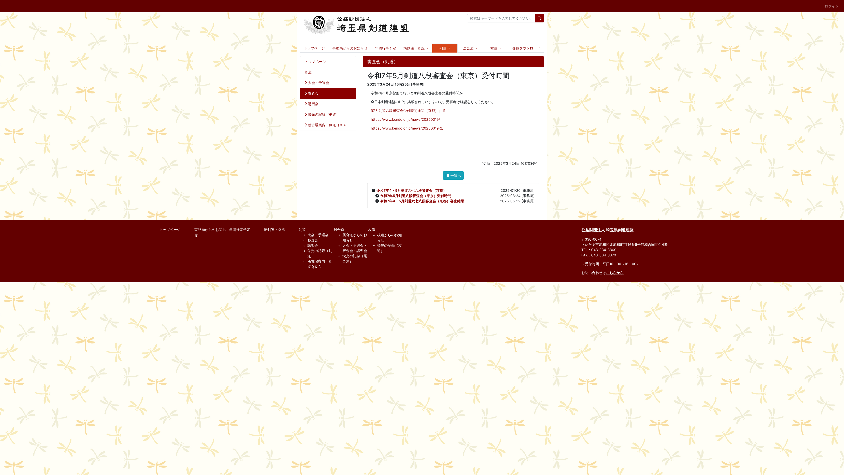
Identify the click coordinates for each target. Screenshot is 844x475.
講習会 (312, 104)
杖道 (371, 229)
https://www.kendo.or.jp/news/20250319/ (405, 119)
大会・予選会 (318, 82)
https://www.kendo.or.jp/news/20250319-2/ (407, 128)
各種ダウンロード (526, 48)
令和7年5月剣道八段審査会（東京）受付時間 (415, 196)
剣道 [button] (443, 48)
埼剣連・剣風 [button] (415, 48)
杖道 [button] (494, 48)
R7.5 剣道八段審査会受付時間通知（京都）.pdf (406, 110)
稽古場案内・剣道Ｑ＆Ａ (326, 125)
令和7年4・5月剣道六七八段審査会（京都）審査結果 (422, 201)
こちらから (615, 272)
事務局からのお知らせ (349, 48)
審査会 (312, 93)
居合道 (339, 229)
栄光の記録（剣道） (323, 114)
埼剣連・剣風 (274, 229)
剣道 (308, 72)
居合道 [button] (469, 48)
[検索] (539, 18)
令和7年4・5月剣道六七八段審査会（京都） (412, 190)
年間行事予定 (385, 48)
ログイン (832, 6)
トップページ (314, 48)
